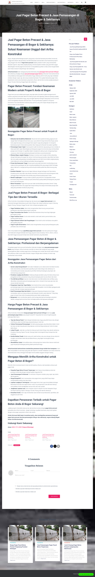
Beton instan (72, 114)
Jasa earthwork (73, 136)
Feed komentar (73, 197)
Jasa (71, 133)
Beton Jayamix (73, 117)
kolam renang (73, 138)
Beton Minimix (73, 119)
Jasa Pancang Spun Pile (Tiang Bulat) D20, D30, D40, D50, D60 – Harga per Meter (78, 74)
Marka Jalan (72, 144)
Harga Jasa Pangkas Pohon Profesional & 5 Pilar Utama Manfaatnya (76, 57)
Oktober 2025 (73, 88)
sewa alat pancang (74, 171)
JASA (43, 2)
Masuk (71, 192)
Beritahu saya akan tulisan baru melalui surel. (26, 491)
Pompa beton (73, 163)
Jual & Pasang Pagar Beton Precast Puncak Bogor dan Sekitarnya (31, 436)
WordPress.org (73, 200)
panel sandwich (73, 154)
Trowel (71, 181)
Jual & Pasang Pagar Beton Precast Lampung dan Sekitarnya (72, 546)
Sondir (71, 173)
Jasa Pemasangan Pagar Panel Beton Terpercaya (47, 546)
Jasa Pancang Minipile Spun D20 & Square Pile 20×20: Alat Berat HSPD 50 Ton (78, 49)
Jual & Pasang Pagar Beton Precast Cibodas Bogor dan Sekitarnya (14, 436)
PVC (70, 165)
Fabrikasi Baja (73, 128)
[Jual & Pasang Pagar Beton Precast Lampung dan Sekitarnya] (74, 532)
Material (71, 146)
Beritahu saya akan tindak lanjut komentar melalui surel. (28, 488)
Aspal (71, 111)
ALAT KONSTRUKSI (61, 2)
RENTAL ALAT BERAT (51, 2)
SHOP (77, 2)
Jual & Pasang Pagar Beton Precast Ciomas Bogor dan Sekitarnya (48, 436)
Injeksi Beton (72, 130)
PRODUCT (37, 2)
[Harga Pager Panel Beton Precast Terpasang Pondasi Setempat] (20, 532)
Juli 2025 (72, 96)
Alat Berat (72, 109)
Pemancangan (73, 157)
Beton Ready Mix (73, 125)
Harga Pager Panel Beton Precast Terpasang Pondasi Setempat (18, 546)
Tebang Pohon (73, 179)
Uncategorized (73, 184)
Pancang (72, 152)
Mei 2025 (72, 101)
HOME (31, 2)
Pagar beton (16, 445)
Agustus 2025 (73, 93)
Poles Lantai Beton (74, 160)
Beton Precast (73, 122)
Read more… (13, 560)
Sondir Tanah (73, 176)
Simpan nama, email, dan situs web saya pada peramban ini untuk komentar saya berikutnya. (37, 486)
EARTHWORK (70, 2)
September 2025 (73, 90)
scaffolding (72, 168)
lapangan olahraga (74, 141)
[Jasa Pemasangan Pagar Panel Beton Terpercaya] (47, 532)
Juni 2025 (72, 98)
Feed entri (72, 194)
